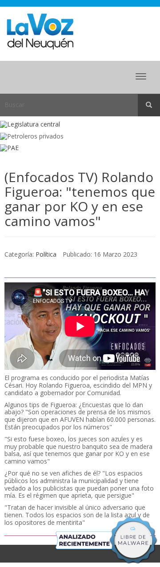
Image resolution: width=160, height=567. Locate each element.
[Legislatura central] (80, 124)
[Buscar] (149, 105)
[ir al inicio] (40, 31)
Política (46, 254)
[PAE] (80, 148)
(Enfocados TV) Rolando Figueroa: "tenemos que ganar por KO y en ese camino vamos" (79, 199)
